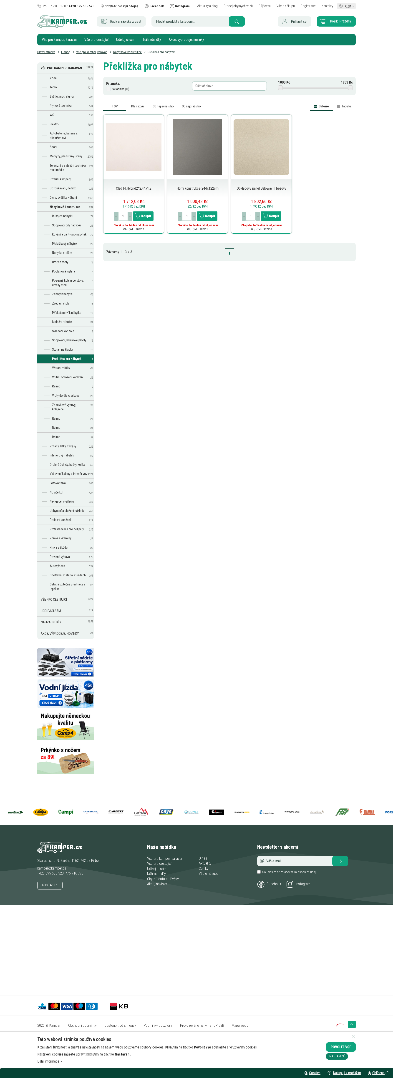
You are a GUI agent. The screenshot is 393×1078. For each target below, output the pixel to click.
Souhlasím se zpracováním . (290, 872)
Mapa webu (240, 1025)
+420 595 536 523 (50, 873)
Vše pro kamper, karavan (59, 39)
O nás (203, 858)
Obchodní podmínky (82, 1025)
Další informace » (49, 1061)
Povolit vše (341, 1047)
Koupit (146, 216)
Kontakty (50, 885)
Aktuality (205, 863)
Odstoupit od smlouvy (120, 1025)
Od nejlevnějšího (163, 106)
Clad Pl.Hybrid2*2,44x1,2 (133, 188)
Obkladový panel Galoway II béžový (261, 188)
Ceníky (203, 868)
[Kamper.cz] (62, 27)
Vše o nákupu (209, 873)
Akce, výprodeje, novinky (186, 39)
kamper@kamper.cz (51, 868)
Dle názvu (137, 106)
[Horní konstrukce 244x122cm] (197, 147)
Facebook (274, 884)
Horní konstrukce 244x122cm (197, 188)
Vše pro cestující (96, 39)
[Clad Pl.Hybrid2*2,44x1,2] (133, 147)
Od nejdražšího (191, 106)
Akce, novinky (157, 884)
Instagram (303, 884)
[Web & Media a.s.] (340, 1025)
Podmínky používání (158, 1025)
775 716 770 (74, 873)
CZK (348, 5)
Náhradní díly (152, 39)
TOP (115, 106)
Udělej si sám (125, 39)
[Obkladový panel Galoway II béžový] (261, 147)
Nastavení (337, 1056)
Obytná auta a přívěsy (163, 879)
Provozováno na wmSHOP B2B (202, 1025)
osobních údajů (307, 872)
